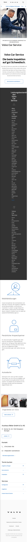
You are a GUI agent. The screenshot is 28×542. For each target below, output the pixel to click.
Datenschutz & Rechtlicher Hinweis (14, 522)
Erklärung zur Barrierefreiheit (14, 530)
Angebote (4, 489)
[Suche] (23, 2)
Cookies (14, 518)
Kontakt (17, 526)
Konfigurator (5, 484)
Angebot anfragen (6, 466)
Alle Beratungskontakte (8, 455)
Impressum (11, 526)
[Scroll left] (1, 6)
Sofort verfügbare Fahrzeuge (13, 6)
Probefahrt (4, 474)
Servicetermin (5, 470)
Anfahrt (6, 436)
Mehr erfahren (7, 414)
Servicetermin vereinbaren (13, 81)
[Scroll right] (25, 6)
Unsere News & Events (7, 493)
